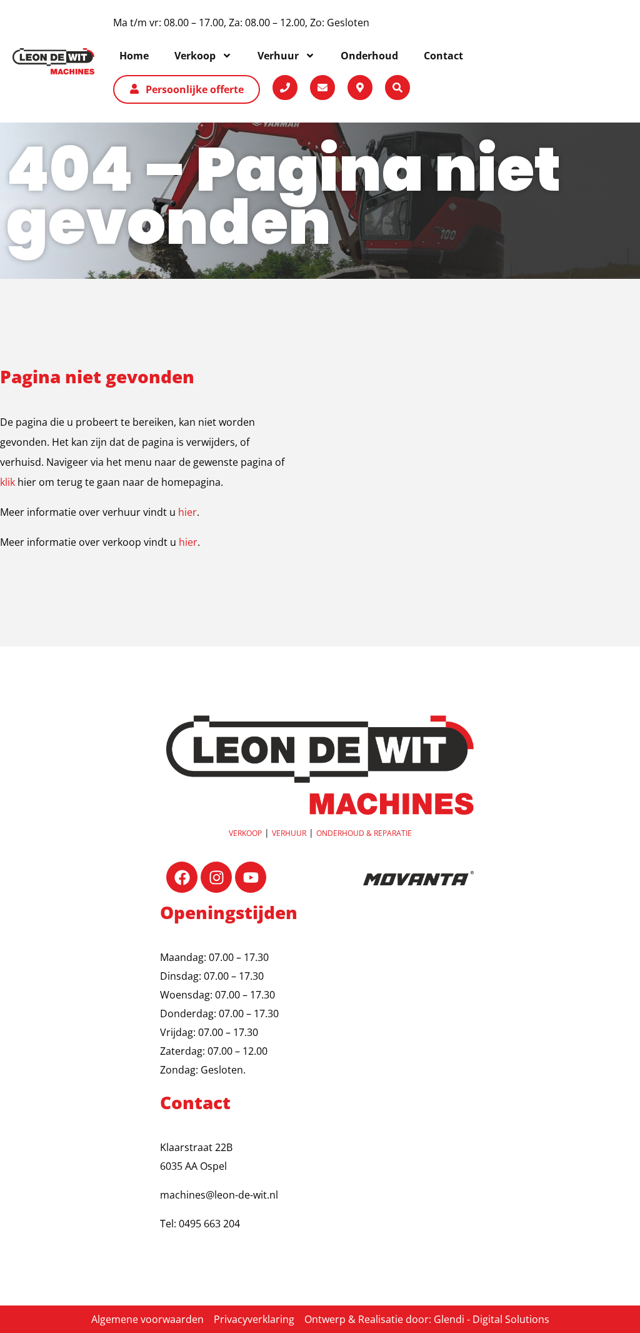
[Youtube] (250, 877)
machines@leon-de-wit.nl (219, 1195)
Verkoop (245, 833)
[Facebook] (182, 877)
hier (187, 512)
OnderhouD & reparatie (364, 833)
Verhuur (289, 833)
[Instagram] (216, 877)
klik (7, 482)
